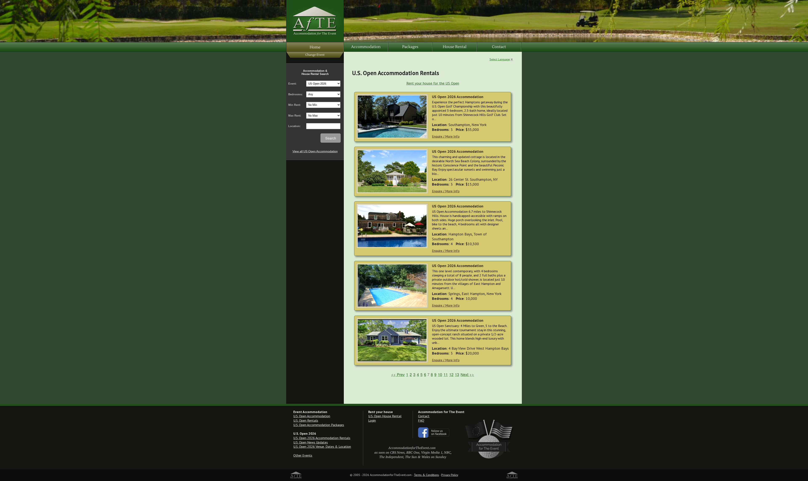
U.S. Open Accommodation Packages (318, 425)
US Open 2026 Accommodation (457, 96)
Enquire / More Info (446, 136)
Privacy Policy (449, 475)
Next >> (467, 374)
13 (457, 374)
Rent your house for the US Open (432, 83)
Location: (294, 126)
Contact (423, 416)
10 (440, 374)
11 (446, 374)
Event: (292, 83)
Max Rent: (294, 115)
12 (451, 374)
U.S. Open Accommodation (311, 416)
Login (372, 420)
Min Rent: (294, 104)
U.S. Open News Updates (310, 442)
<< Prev (398, 374)
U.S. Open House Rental (384, 416)
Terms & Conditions (426, 475)
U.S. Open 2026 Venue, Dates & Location (322, 446)
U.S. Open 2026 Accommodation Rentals (321, 438)
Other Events (302, 455)
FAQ (421, 420)
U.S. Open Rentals (305, 420)
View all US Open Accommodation (315, 151)
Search (330, 138)
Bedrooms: (295, 94)
